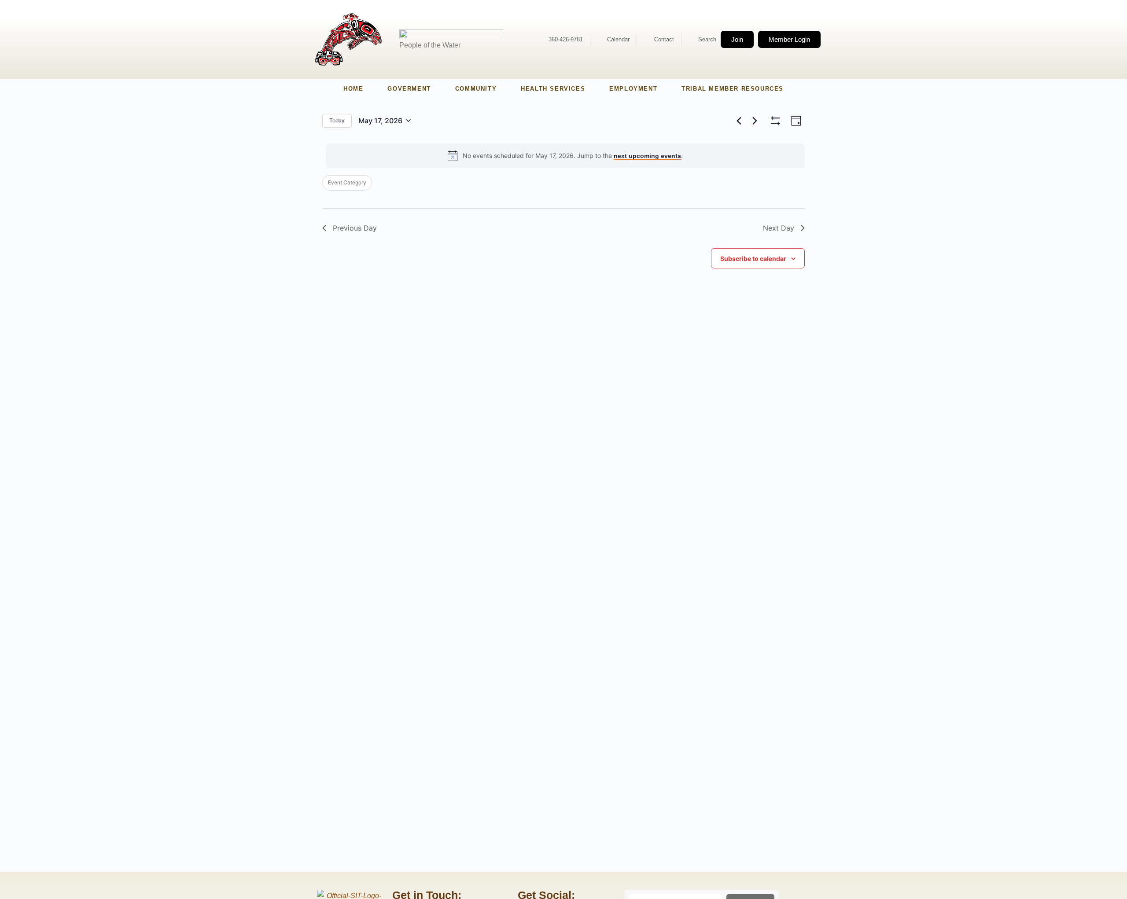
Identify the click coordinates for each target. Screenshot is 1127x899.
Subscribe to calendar (753, 258)
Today (337, 120)
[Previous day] (738, 120)
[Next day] (754, 120)
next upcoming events (647, 155)
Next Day (778, 228)
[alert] (565, 155)
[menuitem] (409, 89)
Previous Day (355, 228)
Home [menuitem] (353, 88)
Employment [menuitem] (633, 88)
